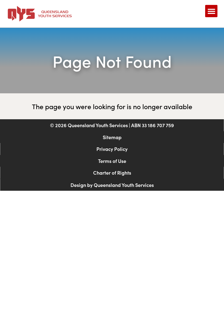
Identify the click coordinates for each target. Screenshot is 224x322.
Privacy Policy (112, 148)
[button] (211, 11)
